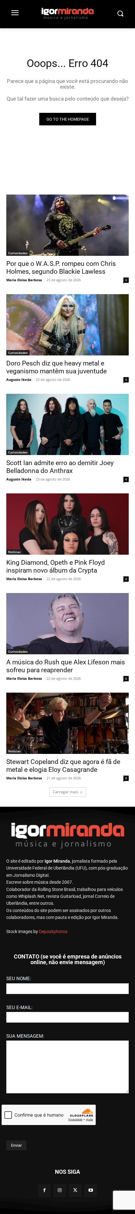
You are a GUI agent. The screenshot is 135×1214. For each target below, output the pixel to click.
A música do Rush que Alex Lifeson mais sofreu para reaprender (65, 666)
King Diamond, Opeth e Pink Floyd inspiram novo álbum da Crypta (55, 566)
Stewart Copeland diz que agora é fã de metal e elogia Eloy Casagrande (63, 765)
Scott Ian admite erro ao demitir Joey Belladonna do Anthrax (60, 467)
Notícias (14, 552)
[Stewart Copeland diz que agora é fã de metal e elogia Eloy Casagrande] (67, 723)
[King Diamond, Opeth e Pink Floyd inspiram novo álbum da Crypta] (67, 524)
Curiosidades (18, 253)
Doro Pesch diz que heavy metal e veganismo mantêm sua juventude (56, 367)
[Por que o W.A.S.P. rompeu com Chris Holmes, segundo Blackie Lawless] (67, 225)
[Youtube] (90, 1190)
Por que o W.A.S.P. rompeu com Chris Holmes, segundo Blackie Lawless (61, 267)
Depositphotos (53, 931)
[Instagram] (60, 1190)
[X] (75, 1190)
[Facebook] (44, 1190)
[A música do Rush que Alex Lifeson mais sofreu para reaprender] (67, 623)
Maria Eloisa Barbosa (24, 279)
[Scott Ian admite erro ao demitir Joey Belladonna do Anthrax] (67, 424)
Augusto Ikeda (18, 379)
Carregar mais (65, 791)
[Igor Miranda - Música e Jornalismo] (67, 13)
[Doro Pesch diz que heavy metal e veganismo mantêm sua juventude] (67, 324)
